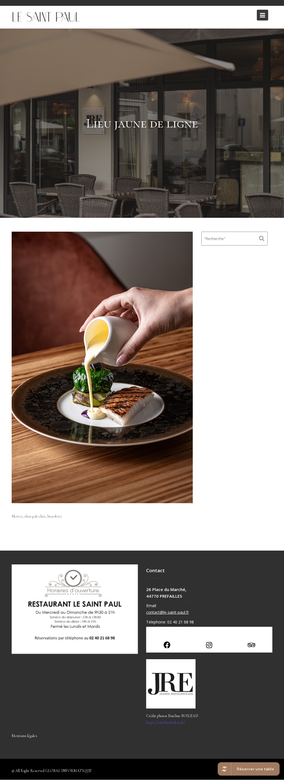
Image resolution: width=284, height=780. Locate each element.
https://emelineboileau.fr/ (165, 722)
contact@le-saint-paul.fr (167, 612)
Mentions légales (24, 735)
